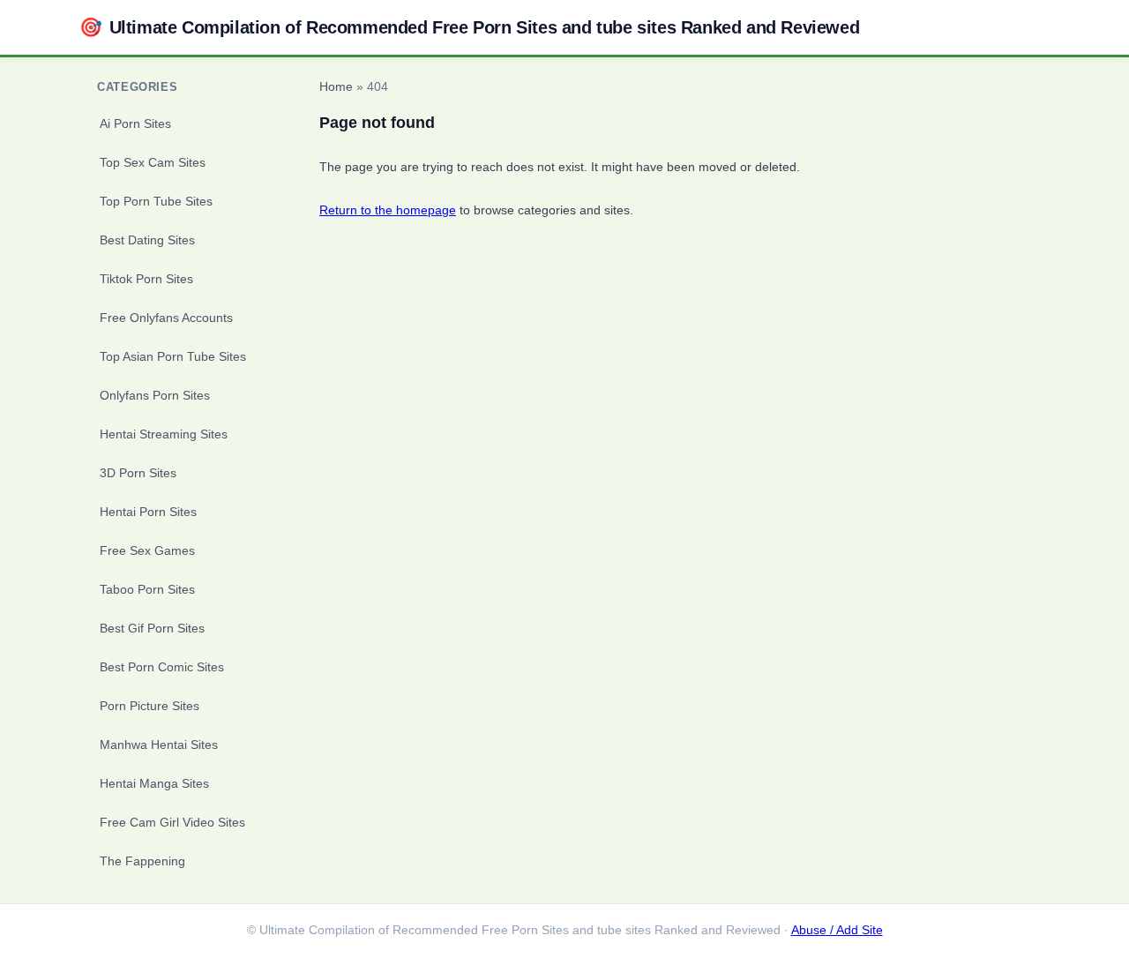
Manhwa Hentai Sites (159, 744)
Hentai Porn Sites (148, 512)
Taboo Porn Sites (147, 589)
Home (336, 87)
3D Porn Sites (138, 473)
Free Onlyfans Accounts (166, 318)
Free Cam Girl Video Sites (172, 822)
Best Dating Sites (147, 240)
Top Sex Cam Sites (153, 162)
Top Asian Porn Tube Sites (173, 356)
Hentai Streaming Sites (164, 434)
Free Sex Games (147, 550)
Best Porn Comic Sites (162, 667)
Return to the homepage (387, 210)
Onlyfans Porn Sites (155, 395)
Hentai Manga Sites (154, 783)
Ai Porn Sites (135, 123)
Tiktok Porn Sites (146, 279)
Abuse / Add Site (837, 930)
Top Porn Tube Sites (156, 201)
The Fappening (142, 861)
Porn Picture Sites (149, 706)
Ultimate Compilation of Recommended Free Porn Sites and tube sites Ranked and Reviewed (469, 27)
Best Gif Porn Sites (152, 628)
